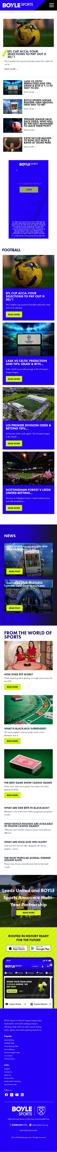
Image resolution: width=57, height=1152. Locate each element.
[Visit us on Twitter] (12, 1095)
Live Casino (8, 1056)
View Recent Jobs (10, 1084)
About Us (7, 1075)
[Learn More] (16, 948)
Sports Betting (9, 1040)
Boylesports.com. (26, 1137)
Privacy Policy (9, 1078)
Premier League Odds (12, 1052)
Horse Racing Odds (11, 1046)
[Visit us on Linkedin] (22, 1095)
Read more (12, 687)
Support (7, 1069)
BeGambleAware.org (40, 1125)
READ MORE (14, 314)
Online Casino (9, 1059)
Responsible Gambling (12, 1081)
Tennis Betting (9, 1049)
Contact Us (8, 1072)
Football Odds (9, 1043)
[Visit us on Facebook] (6, 1095)
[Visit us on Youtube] (17, 1095)
